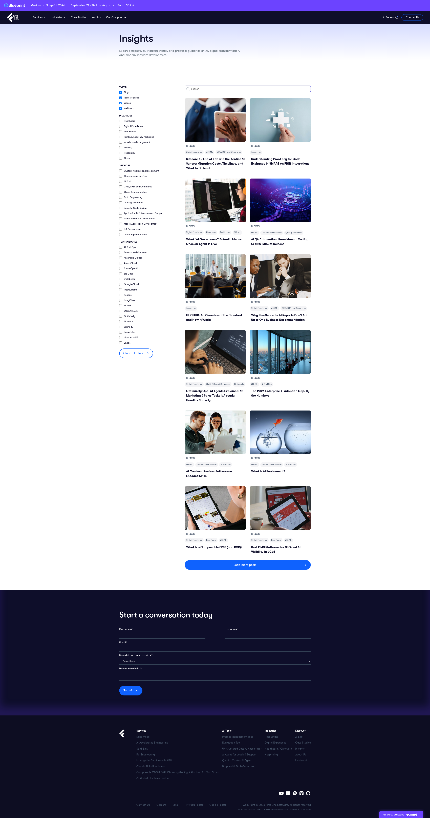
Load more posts (245, 565)
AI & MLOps (130, 247)
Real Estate (130, 131)
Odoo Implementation (135, 234)
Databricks (129, 279)
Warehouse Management (137, 142)
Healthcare (129, 121)
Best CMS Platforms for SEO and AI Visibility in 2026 (275, 549)
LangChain (130, 300)
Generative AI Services (135, 176)
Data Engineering (133, 197)
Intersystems (130, 289)
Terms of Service (299, 809)
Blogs (127, 92)
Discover (300, 730)
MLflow (127, 305)
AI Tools (226, 730)
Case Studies (303, 742)
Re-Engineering (145, 754)
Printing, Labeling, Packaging (139, 136)
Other (127, 158)
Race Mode (142, 736)
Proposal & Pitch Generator (238, 766)
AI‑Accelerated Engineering (152, 742)
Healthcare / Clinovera (278, 748)
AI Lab (299, 736)
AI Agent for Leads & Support (239, 754)
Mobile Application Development (140, 223)
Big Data (128, 273)
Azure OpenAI (131, 268)
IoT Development (132, 229)
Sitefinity (128, 326)
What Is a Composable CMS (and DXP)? (214, 547)
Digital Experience (133, 126)
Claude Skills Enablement (151, 766)
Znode (127, 342)
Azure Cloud (130, 263)
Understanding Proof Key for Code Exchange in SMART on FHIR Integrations (280, 161)
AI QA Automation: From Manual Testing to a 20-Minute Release (279, 242)
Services (38, 17)
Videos (127, 103)
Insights (300, 748)
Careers (161, 804)
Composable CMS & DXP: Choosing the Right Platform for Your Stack (177, 772)
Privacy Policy (283, 809)
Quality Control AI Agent (237, 760)
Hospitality (129, 152)
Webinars (129, 108)
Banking (128, 147)
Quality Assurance (133, 202)
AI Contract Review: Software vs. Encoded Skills (209, 474)
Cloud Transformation (135, 192)
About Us (300, 754)
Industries (56, 17)
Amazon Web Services (135, 252)
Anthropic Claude (133, 257)
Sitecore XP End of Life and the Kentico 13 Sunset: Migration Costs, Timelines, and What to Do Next (215, 163)
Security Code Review (135, 208)
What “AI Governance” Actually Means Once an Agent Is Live (214, 242)
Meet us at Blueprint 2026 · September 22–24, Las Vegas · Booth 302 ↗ (82, 5)
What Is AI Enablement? (268, 471)
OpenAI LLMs (131, 310)
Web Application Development (139, 218)
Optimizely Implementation (152, 778)
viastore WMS (131, 337)
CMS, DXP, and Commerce (138, 186)
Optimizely (129, 316)
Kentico (128, 295)
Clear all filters (133, 353)
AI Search (388, 17)
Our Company (114, 17)
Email (176, 804)
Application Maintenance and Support (143, 213)
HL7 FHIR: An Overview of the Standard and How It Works (214, 317)
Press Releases (131, 97)
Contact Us (412, 17)
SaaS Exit (142, 748)
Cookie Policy (217, 804)
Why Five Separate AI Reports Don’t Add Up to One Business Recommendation (279, 317)
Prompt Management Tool (237, 736)
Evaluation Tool (231, 742)
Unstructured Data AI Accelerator (242, 748)
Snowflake (129, 332)
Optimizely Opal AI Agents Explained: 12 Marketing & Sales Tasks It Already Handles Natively (214, 395)
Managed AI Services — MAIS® (154, 760)
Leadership (301, 760)
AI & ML (128, 181)
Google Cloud (131, 284)
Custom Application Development (141, 170)
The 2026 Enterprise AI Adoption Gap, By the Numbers (280, 393)
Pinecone (128, 321)
